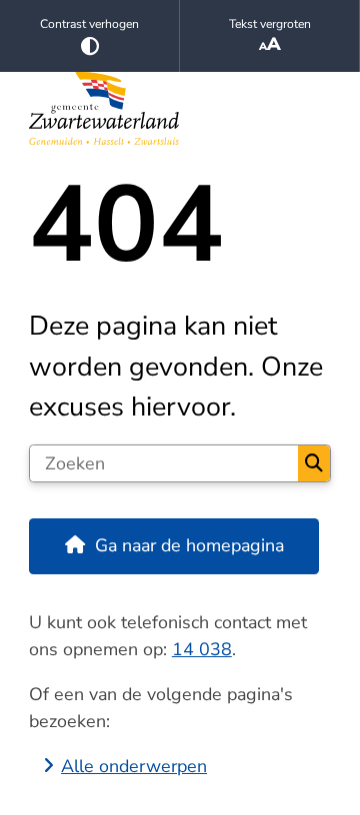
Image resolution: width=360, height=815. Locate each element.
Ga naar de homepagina (189, 545)
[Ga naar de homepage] (180, 109)
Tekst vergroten (270, 24)
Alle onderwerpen (134, 766)
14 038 (202, 649)
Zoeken (314, 463)
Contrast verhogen (89, 24)
